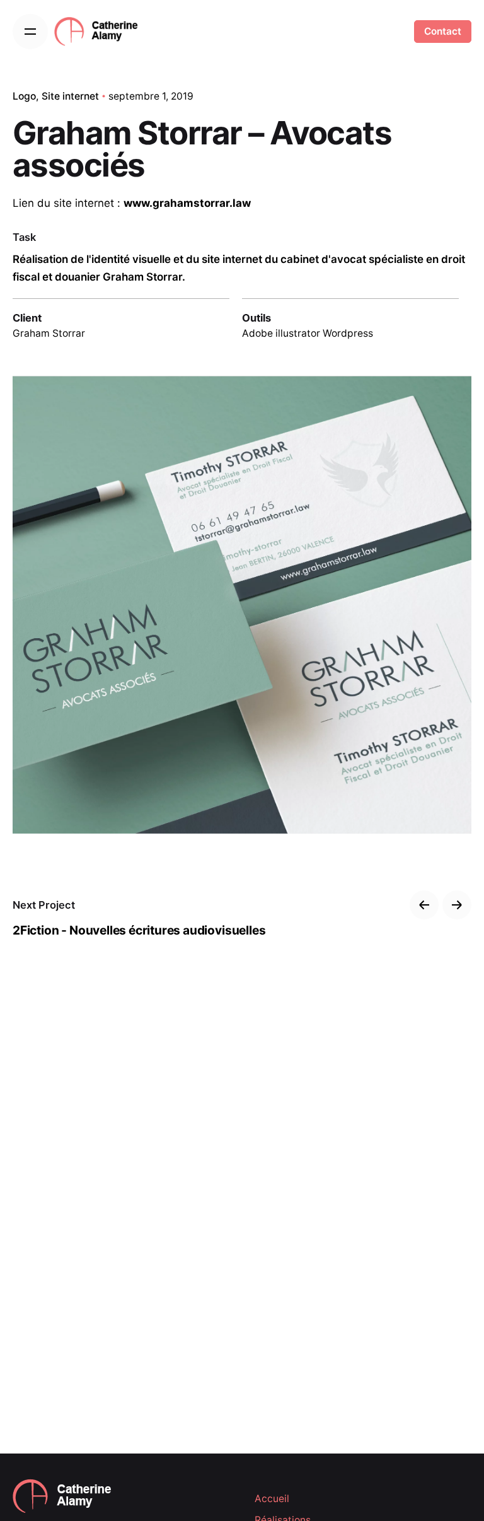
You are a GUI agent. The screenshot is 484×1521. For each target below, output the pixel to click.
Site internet (70, 96)
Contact (442, 31)
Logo (24, 96)
